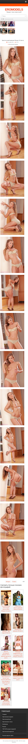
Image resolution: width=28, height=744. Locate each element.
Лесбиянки (5, 724)
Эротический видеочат (8, 731)
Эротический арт (6, 719)
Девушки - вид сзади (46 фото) (6, 632)
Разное (4, 726)
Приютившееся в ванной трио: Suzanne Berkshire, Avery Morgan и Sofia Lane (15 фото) (6, 680)
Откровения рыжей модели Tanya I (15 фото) (18, 678)
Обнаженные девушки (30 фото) (18, 630)
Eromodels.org (12, 740)
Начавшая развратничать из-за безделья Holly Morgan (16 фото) (18, 654)
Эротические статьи (7, 721)
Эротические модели (13, 44)
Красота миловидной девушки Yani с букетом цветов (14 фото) (6, 654)
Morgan (8, 581)
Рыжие (14, 581)
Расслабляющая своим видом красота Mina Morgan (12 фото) (5, 609)
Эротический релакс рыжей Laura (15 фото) (6, 703)
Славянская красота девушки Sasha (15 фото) (18, 607)
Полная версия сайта (9, 19)
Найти (25, 16)
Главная (4, 714)
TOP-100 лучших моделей (9, 729)
